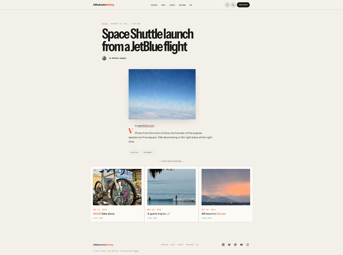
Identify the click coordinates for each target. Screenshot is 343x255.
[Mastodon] (235, 245)
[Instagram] (247, 245)
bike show (104, 213)
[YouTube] (241, 245)
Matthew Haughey (119, 58)
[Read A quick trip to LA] (171, 187)
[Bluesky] (229, 245)
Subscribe (243, 5)
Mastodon (182, 5)
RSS (191, 5)
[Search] (227, 5)
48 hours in (214, 213)
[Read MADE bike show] (117, 187)
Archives (154, 5)
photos (105, 24)
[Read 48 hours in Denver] (226, 187)
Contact (172, 5)
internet (148, 152)
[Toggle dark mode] (233, 5)
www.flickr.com (145, 125)
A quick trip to (158, 213)
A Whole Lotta (103, 4)
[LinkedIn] (223, 245)
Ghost (136, 251)
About (163, 5)
